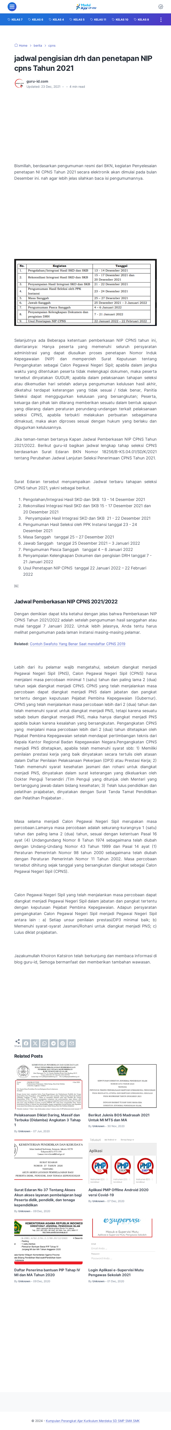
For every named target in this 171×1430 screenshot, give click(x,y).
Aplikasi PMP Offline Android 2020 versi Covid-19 (118, 1192)
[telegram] (53, 1043)
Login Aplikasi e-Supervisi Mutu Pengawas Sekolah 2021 (116, 1272)
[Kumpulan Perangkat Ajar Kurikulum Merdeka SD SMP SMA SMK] (86, 6)
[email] (72, 1043)
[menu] (12, 6)
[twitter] (35, 1043)
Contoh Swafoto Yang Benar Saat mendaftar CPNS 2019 (77, 644)
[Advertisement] (85, 126)
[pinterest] (63, 1043)
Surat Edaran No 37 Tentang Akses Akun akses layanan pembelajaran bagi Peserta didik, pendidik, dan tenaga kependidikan (48, 1197)
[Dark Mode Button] (160, 6)
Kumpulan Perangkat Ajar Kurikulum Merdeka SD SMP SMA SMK (93, 1421)
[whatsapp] (44, 1043)
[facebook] (26, 1043)
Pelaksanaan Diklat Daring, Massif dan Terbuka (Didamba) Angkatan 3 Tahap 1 (47, 1120)
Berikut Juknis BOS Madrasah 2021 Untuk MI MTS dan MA (119, 1117)
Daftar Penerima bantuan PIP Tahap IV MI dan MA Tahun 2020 (47, 1272)
